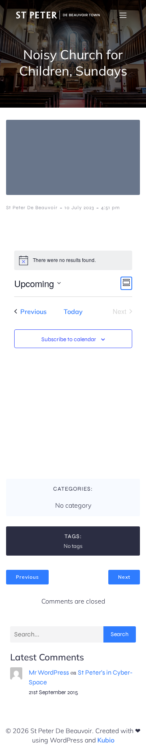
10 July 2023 (79, 207)
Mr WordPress (49, 672)
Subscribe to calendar (68, 339)
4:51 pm (110, 207)
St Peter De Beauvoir (32, 207)
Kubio (105, 740)
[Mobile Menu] (123, 15)
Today (73, 311)
